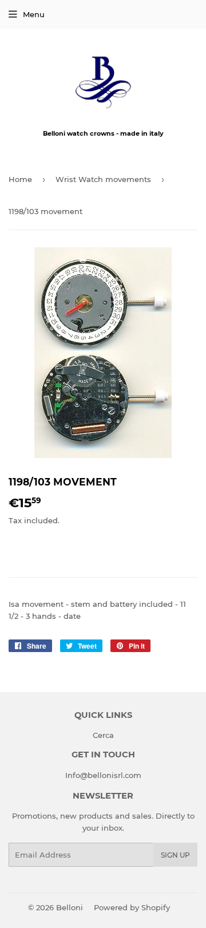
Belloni (69, 907)
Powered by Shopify (132, 907)
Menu (34, 14)
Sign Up (175, 855)
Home (20, 179)
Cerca (103, 735)
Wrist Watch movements (103, 179)
